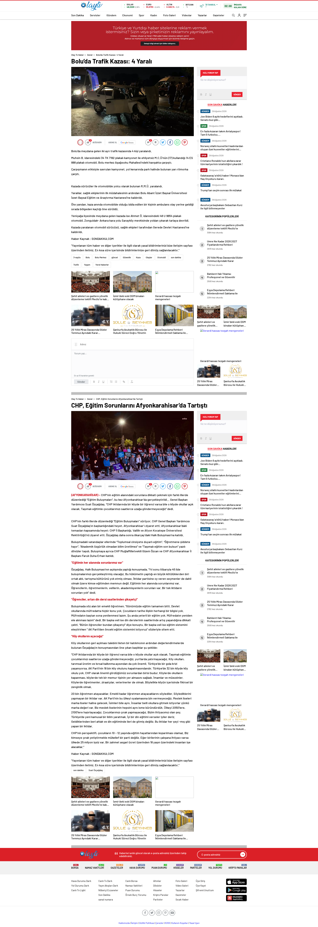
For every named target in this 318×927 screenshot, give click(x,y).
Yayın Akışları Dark (108, 885)
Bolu (88, 257)
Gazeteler (218, 15)
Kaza (138, 257)
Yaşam (87, 264)
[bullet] (116, 382)
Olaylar (149, 257)
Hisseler (178, 866)
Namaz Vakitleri (94, 866)
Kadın (153, 15)
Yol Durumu (215, 866)
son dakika (176, 257)
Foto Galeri (169, 15)
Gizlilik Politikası (146, 923)
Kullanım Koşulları (179, 923)
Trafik (76, 264)
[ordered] (111, 382)
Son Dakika (77, 15)
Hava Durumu (137, 866)
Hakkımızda (124, 923)
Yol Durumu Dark (80, 885)
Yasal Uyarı (194, 923)
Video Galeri (182, 885)
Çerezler (159, 923)
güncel (114, 257)
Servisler (95, 15)
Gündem (111, 15)
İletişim (134, 923)
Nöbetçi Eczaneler (108, 890)
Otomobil (161, 257)
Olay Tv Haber (77, 55)
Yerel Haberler (102, 264)
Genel (89, 55)
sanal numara (105, 899)
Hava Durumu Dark (81, 880)
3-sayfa (76, 257)
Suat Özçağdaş (96, 770)
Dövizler (157, 885)
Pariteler (196, 866)
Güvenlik (127, 257)
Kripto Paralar (238, 866)
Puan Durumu (159, 866)
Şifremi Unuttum (205, 890)
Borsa (75, 866)
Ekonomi (127, 15)
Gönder (81, 381)
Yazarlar (202, 15)
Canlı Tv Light (78, 890)
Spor (141, 15)
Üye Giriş (200, 880)
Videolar (187, 15)
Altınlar (157, 880)
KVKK (167, 923)
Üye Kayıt (201, 885)
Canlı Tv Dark (105, 880)
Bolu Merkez (100, 257)
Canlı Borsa (131, 880)
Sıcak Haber (182, 899)
